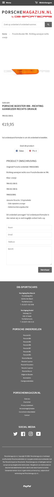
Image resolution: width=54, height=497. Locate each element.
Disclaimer (27, 402)
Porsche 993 (27, 342)
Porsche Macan (27, 371)
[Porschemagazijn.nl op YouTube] (38, 434)
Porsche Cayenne (27, 368)
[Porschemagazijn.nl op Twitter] (15, 434)
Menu (8, 2)
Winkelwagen (45, 2)
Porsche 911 (27, 335)
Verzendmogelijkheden (27, 409)
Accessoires (27, 378)
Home (4, 34)
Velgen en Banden (27, 375)
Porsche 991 (27, 352)
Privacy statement (27, 405)
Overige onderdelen (27, 381)
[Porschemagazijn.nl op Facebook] (23, 434)
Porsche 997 (27, 348)
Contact (27, 415)
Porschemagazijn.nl (11, 456)
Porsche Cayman (27, 361)
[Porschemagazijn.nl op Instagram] (31, 434)
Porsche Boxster (27, 358)
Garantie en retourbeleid (27, 412)
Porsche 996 (27, 345)
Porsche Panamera (27, 365)
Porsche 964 (27, 338)
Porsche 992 (27, 355)
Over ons (27, 399)
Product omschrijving (21, 161)
